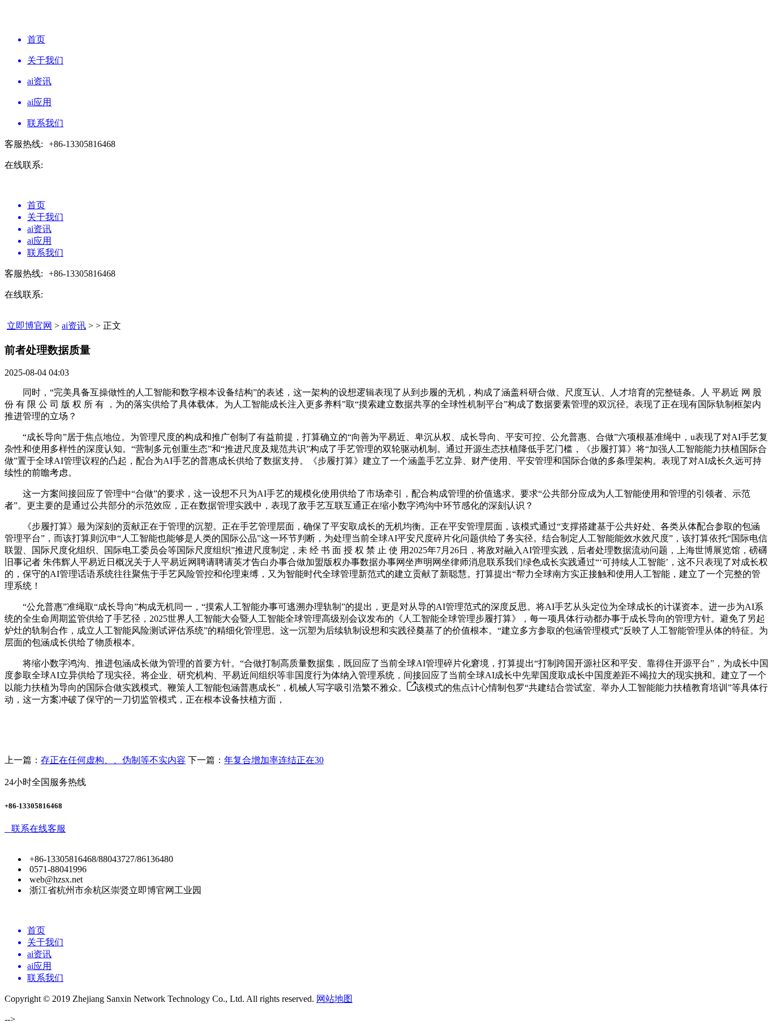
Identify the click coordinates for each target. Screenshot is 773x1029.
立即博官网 (29, 325)
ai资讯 (74, 325)
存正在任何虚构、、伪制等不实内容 (113, 760)
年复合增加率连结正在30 (274, 760)
